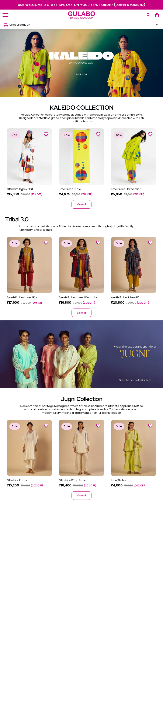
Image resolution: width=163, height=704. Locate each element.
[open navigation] (5, 15)
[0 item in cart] (157, 15)
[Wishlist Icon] (46, 134)
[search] (148, 15)
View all (81, 204)
